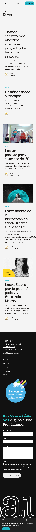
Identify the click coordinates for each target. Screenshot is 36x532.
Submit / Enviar (12, 475)
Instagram (7, 359)
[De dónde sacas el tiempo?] (18, 101)
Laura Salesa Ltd (9, 347)
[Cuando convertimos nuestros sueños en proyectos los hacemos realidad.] (18, 51)
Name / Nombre (8, 431)
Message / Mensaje (9, 446)
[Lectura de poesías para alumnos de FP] (18, 133)
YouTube (6, 371)
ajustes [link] (16, 525)
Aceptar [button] (6, 529)
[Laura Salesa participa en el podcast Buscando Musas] (18, 267)
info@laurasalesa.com (11, 353)
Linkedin (7, 363)
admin (12, 73)
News (7, 28)
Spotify (6, 367)
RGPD (5, 461)
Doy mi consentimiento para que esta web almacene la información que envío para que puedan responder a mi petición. (17, 466)
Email (5, 438)
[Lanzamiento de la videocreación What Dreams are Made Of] (18, 193)
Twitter (6, 375)
